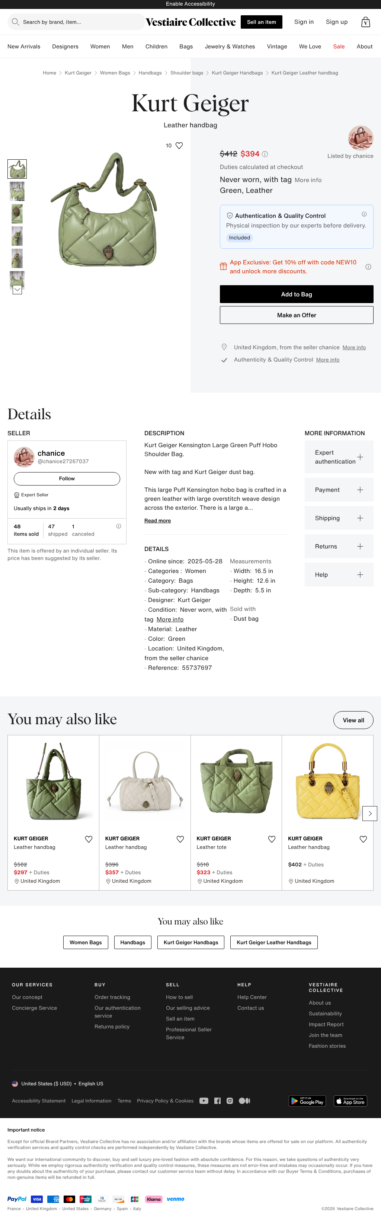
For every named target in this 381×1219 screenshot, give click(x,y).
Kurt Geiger (78, 72)
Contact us (250, 1008)
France (14, 1209)
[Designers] (84, 47)
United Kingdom (41, 1209)
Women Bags (115, 72)
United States (76, 1209)
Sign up (337, 22)
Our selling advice (188, 1008)
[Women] (116, 47)
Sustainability (325, 1014)
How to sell (179, 997)
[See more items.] (17, 290)
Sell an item (261, 22)
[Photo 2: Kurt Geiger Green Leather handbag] (17, 191)
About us (320, 1003)
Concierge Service (34, 1008)
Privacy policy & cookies (165, 1100)
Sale (339, 46)
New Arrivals (23, 46)
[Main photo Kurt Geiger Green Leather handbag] (17, 169)
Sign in (304, 22)
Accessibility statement (38, 1100)
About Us (369, 46)
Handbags (150, 72)
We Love (310, 46)
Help (321, 574)
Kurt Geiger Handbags (237, 72)
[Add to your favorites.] (88, 839)
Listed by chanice (350, 156)
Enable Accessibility (190, 4)
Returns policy (112, 1027)
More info (308, 179)
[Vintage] (293, 47)
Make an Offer (296, 315)
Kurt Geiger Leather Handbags (274, 942)
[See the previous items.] (17, 159)
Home (49, 72)
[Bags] (199, 47)
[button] (366, 22)
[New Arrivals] (46, 47)
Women (100, 46)
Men (128, 46)
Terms (124, 1100)
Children (156, 46)
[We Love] (327, 47)
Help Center (252, 997)
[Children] (173, 47)
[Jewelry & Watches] (261, 47)
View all (353, 720)
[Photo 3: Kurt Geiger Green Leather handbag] (17, 213)
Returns (326, 546)
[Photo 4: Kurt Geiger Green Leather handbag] (17, 236)
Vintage (277, 46)
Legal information (91, 1100)
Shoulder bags (186, 72)
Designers (65, 46)
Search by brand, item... (52, 22)
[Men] (140, 47)
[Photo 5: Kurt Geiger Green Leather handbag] (17, 258)
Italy (137, 1209)
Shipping (327, 517)
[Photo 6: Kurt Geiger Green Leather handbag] (17, 280)
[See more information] (368, 266)
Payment (327, 489)
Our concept (27, 997)
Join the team (325, 1035)
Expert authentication (335, 457)
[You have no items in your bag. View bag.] (366, 22)
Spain (122, 1209)
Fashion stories (327, 1046)
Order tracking (112, 997)
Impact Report (326, 1024)
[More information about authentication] (364, 214)
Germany (103, 1209)
